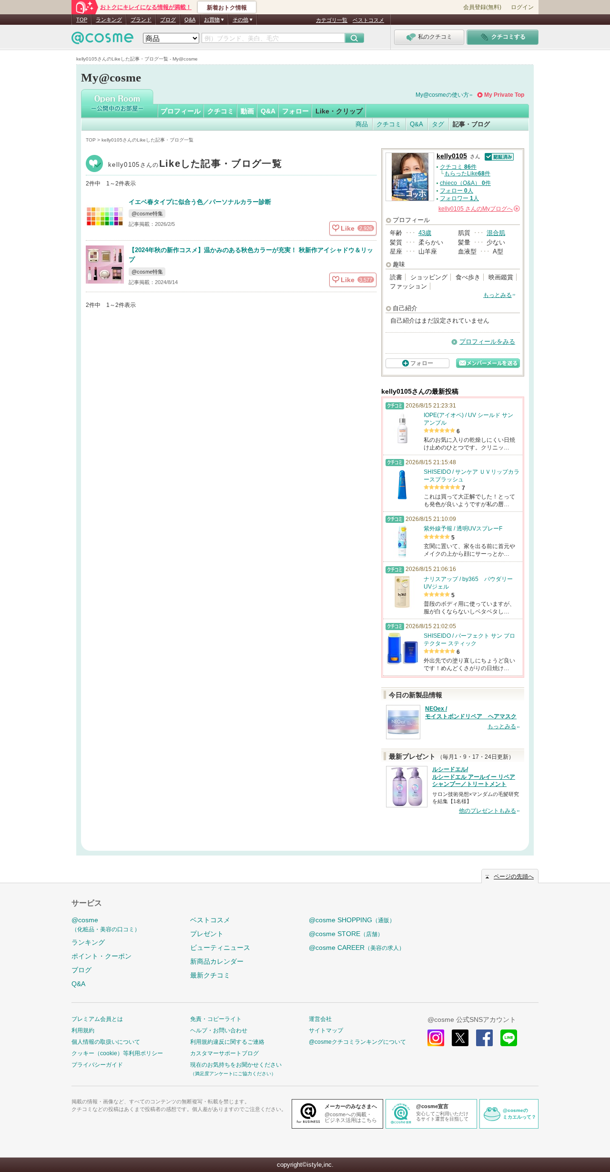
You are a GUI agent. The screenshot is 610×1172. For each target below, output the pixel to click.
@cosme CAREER (357, 947)
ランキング (109, 19)
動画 (247, 111)
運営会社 (320, 1019)
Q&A (189, 19)
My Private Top (504, 95)
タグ (438, 124)
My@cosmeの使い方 (442, 95)
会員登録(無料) (482, 7)
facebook (484, 1037)
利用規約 (82, 1030)
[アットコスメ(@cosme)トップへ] (102, 40)
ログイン (522, 7)
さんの (478, 208)
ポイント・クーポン (101, 956)
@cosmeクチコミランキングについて (357, 1042)
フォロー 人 (456, 190)
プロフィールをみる (487, 341)
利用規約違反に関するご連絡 (227, 1042)
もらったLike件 (467, 173)
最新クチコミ (210, 975)
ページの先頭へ (514, 876)
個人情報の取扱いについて (105, 1042)
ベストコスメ (368, 20)
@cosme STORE (346, 934)
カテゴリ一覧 (331, 20)
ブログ (168, 19)
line (508, 1037)
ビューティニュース (220, 947)
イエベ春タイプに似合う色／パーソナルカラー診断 (200, 201)
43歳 (424, 232)
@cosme (105, 924)
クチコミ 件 (458, 166)
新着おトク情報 (227, 7)
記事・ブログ (471, 124)
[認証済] (498, 156)
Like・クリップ (339, 111)
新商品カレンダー (217, 961)
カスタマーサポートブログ (224, 1053)
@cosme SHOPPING (352, 920)
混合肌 (496, 232)
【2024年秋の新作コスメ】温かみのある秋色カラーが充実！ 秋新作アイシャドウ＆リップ (251, 255)
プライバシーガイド (97, 1064)
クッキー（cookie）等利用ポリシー (117, 1053)
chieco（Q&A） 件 (465, 183)
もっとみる (497, 295)
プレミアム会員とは (97, 1019)
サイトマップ (326, 1030)
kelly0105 (195, 164)
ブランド (141, 19)
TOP (81, 19)
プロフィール (181, 111)
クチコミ (220, 111)
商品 (362, 124)
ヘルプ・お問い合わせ (218, 1030)
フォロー (295, 111)
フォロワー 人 (459, 198)
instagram (435, 1037)
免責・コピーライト (216, 1019)
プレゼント (207, 934)
